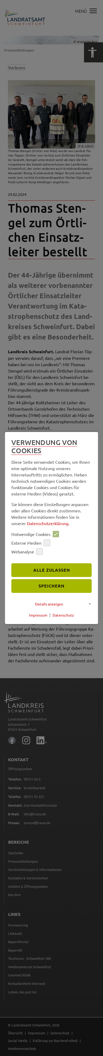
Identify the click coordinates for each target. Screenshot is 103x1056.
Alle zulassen (51, 570)
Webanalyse (22, 551)
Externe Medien (26, 542)
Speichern (51, 586)
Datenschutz (63, 615)
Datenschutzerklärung (47, 523)
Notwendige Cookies (30, 534)
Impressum (38, 615)
